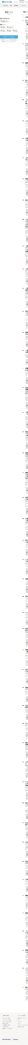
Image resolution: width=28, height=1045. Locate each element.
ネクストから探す (6, 1018)
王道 (16, 31)
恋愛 (10, 31)
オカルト (11, 27)
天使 (4, 31)
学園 (4, 27)
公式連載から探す (6, 1025)
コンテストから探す (6, 1019)
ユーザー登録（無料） (12, 39)
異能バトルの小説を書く (9, 37)
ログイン (14, 41)
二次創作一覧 (5, 1026)
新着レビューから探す (7, 1028)
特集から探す (5, 1023)
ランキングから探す (6, 1021)
